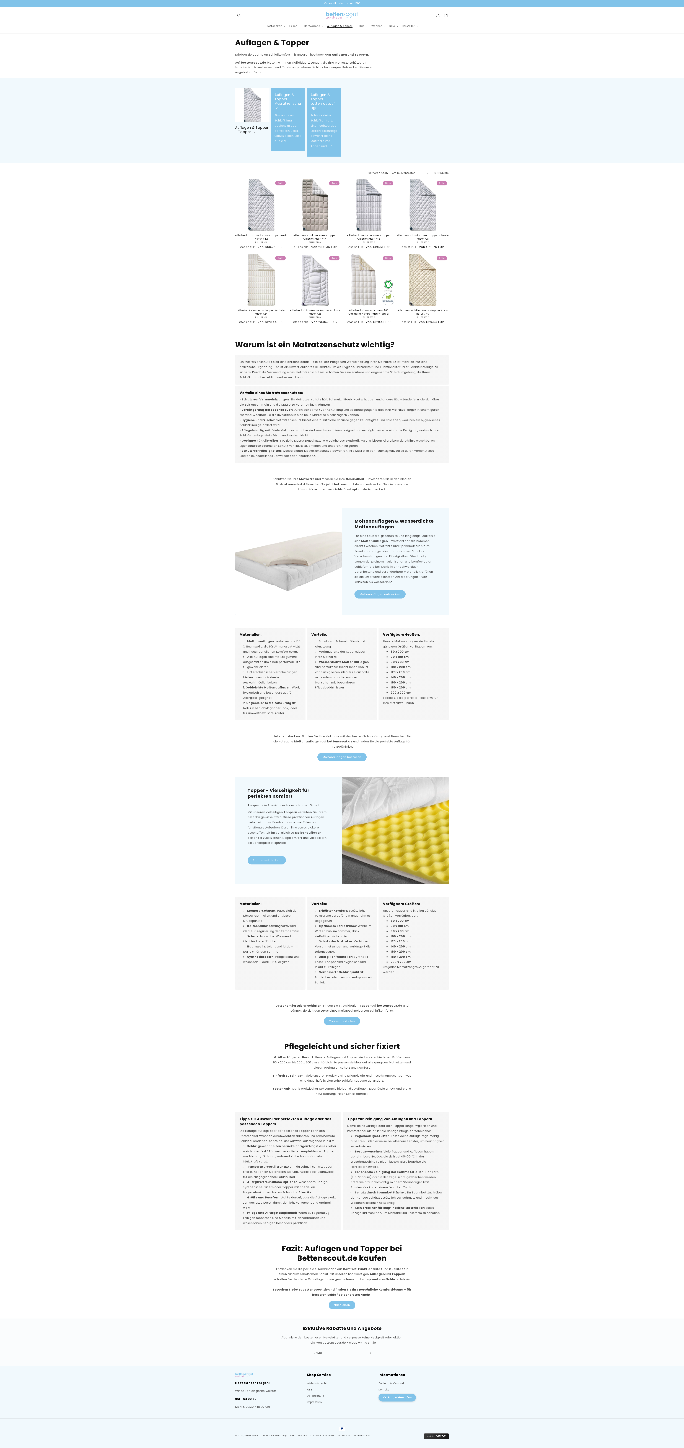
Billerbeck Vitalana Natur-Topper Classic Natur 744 (315, 237)
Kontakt (384, 1389)
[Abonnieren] (370, 1353)
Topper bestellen (342, 1021)
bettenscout (251, 1435)
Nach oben (342, 1305)
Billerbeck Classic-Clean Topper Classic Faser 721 (423, 237)
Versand (302, 1435)
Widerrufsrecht (317, 1383)
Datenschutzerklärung (274, 1435)
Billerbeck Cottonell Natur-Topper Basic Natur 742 (261, 237)
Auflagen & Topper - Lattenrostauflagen (323, 101)
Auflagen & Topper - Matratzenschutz (287, 101)
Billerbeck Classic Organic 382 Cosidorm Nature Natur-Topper (369, 312)
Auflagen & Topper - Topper (252, 130)
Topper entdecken (267, 860)
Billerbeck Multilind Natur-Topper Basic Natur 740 (423, 312)
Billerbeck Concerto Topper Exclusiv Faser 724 (261, 312)
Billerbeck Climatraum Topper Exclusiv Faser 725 (315, 312)
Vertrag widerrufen (397, 1397)
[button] (239, 15)
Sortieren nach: (378, 173)
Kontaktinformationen (322, 1435)
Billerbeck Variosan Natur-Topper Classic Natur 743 (369, 237)
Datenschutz (315, 1396)
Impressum (314, 1402)
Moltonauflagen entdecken (380, 594)
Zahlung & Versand (391, 1383)
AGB (309, 1389)
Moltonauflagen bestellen (342, 757)
